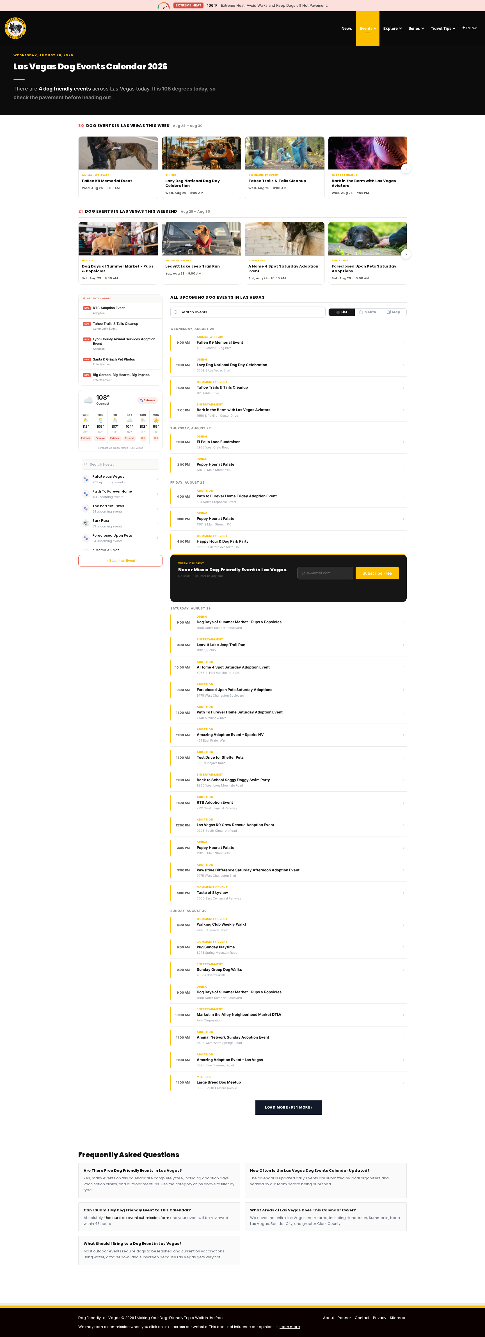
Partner (344, 1317)
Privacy (379, 1317)
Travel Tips (441, 28)
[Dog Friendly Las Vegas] (15, 28)
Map (396, 312)
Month (370, 312)
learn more (290, 1326)
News (347, 28)
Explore (390, 28)
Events (366, 28)
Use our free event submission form (136, 1217)
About (328, 1317)
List (344, 312)
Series (414, 28)
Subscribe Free (377, 573)
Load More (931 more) (288, 1107)
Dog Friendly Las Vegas (99, 1317)
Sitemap (397, 1317)
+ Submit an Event (120, 560)
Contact (362, 1317)
